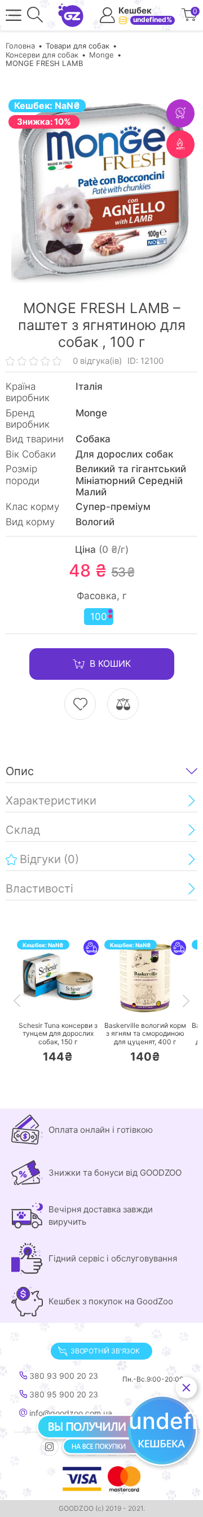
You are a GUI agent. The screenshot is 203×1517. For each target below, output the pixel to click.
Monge (101, 54)
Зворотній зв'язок (105, 1351)
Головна (20, 45)
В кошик (110, 663)
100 (98, 616)
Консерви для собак (42, 54)
